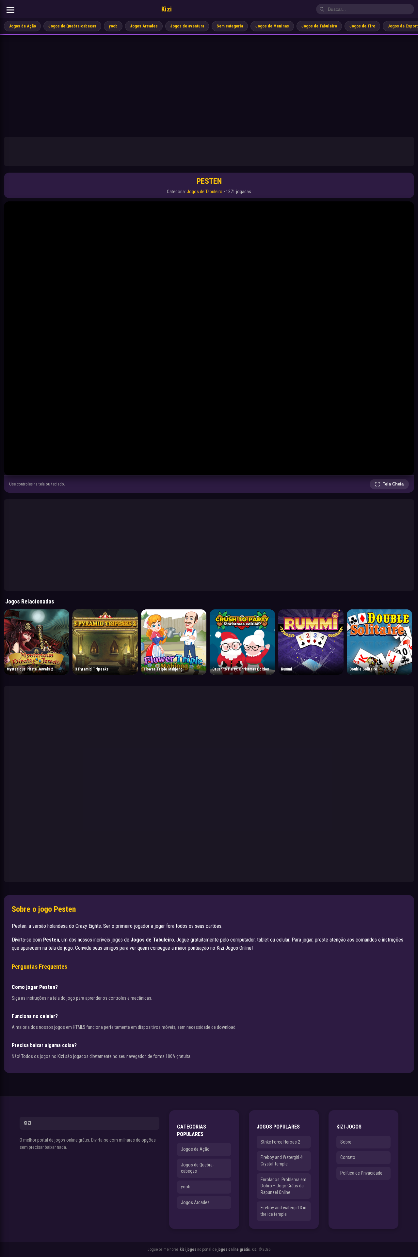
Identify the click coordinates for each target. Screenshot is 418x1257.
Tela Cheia (393, 484)
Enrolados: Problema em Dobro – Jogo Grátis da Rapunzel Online (283, 1186)
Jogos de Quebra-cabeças (72, 26)
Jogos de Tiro (362, 26)
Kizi (166, 9)
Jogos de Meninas (272, 26)
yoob (113, 26)
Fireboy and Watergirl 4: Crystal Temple (282, 1160)
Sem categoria (230, 26)
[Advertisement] (209, 83)
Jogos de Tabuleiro (319, 26)
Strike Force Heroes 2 (280, 1142)
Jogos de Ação (22, 26)
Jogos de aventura (187, 26)
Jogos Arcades (144, 26)
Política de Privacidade (361, 1173)
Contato (347, 1157)
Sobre (345, 1142)
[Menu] (10, 10)
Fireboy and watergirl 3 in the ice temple (283, 1211)
